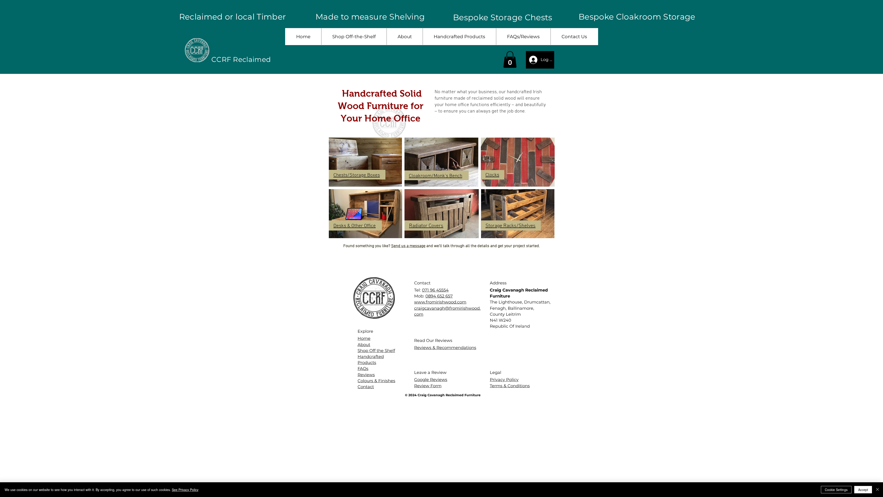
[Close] (877, 489)
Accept (863, 489)
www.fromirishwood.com (440, 302)
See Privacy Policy (185, 489)
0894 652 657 (439, 296)
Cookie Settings (836, 489)
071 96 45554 (435, 290)
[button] (510, 59)
